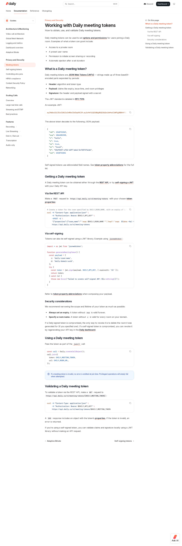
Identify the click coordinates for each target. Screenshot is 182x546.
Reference (34, 11)
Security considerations (157, 40)
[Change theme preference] (174, 4)
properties (100, 418)
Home (8, 11)
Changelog (47, 11)
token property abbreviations (109, 165)
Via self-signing (153, 36)
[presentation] (89, 112)
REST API (104, 182)
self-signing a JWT (124, 182)
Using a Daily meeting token (157, 43)
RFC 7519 (79, 99)
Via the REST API (154, 32)
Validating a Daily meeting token (159, 47)
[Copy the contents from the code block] (130, 112)
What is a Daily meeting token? (158, 24)
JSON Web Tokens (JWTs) (81, 75)
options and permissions (95, 38)
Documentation (20, 11)
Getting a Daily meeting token (158, 28)
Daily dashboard (87, 330)
